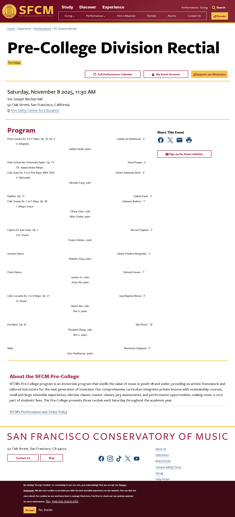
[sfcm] (27, 11)
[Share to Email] (179, 140)
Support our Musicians (210, 74)
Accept (29, 510)
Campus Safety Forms (168, 467)
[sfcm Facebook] (101, 458)
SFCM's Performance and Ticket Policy (38, 411)
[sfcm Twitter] (128, 458)
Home (11, 28)
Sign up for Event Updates (186, 154)
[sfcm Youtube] (137, 458)
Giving (204, 7)
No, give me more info (62, 500)
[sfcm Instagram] (110, 458)
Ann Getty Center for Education (35, 110)
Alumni (172, 16)
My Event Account (167, 74)
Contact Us (194, 16)
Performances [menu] (94, 16)
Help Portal (162, 479)
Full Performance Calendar (114, 74)
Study (67, 7)
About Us (161, 449)
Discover (87, 7)
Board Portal (163, 461)
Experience (113, 7)
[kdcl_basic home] (117, 436)
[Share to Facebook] (161, 140)
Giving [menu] (68, 16)
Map (52, 458)
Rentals (151, 16)
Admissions (162, 455)
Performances (190, 7)
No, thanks (46, 509)
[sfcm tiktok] (119, 458)
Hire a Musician (126, 16)
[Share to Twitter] (170, 140)
